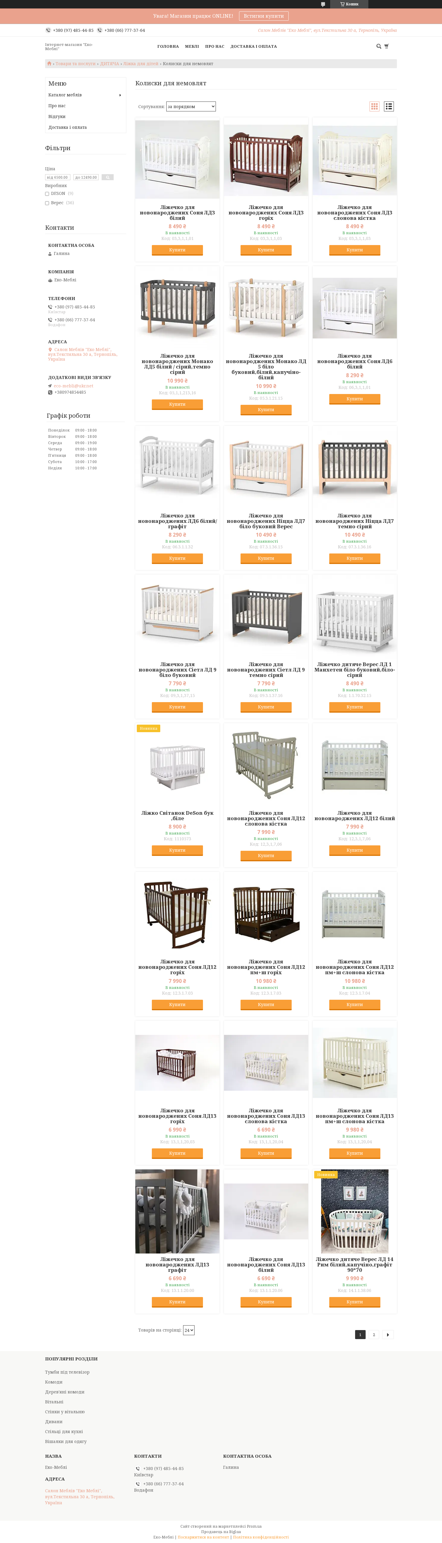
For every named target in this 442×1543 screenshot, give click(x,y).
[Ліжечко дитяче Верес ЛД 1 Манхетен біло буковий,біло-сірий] (355, 616)
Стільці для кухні (64, 1431)
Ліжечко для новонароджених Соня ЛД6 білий (354, 361)
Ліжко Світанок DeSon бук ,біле (177, 815)
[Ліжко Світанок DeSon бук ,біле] (177, 765)
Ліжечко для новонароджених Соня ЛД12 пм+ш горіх (266, 967)
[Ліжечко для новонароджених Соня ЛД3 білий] (177, 159)
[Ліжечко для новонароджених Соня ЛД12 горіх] (177, 914)
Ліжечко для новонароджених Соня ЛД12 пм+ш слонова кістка (355, 967)
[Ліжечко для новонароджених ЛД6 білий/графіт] (177, 468)
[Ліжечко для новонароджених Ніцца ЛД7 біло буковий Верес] (266, 468)
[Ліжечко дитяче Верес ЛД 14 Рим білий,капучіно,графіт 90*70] (355, 1211)
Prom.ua (254, 1526)
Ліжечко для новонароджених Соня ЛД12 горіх (177, 967)
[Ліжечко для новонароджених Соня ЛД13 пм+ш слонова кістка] (355, 1063)
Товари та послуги (76, 63)
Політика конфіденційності (261, 1537)
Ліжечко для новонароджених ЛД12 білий (355, 815)
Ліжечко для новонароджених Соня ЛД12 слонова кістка (266, 818)
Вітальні (54, 1402)
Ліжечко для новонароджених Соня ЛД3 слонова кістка (354, 213)
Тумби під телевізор (67, 1372)
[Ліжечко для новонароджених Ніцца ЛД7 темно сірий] (355, 468)
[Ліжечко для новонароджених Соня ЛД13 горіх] (177, 1063)
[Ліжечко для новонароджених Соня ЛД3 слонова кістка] (355, 159)
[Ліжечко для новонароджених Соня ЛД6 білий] (355, 308)
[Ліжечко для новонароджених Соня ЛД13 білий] (266, 1211)
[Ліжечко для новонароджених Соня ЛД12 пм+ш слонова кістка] (355, 914)
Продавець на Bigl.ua (221, 1531)
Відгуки (57, 116)
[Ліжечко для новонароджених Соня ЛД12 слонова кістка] (266, 765)
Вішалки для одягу (66, 1441)
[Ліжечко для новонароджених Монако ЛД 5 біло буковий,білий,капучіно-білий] (266, 308)
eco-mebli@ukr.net (73, 385)
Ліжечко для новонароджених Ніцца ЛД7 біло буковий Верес (266, 521)
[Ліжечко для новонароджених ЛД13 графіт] (177, 1211)
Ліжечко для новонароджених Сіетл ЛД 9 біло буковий (177, 670)
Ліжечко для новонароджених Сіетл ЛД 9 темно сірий (266, 670)
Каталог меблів (65, 95)
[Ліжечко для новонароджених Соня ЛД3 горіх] (266, 159)
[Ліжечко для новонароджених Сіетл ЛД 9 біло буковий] (177, 616)
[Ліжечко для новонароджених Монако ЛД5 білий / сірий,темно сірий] (177, 308)
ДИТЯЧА (109, 63)
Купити (177, 250)
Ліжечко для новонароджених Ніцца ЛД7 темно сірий (354, 521)
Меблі (192, 46)
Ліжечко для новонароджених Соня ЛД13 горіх (177, 1116)
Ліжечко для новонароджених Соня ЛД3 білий (177, 213)
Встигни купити (264, 16)
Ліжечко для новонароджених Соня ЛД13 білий (266, 1265)
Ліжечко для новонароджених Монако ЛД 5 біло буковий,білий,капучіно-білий (266, 366)
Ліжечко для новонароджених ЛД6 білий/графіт (177, 521)
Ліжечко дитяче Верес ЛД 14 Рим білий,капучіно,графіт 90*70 (354, 1265)
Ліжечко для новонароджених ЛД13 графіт (177, 1265)
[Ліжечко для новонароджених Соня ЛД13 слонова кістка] (266, 1063)
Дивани (54, 1421)
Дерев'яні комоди (64, 1392)
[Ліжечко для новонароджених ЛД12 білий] (355, 765)
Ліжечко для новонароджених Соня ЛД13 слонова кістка (266, 1116)
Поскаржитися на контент (203, 1537)
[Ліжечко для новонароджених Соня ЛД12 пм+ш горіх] (266, 914)
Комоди (54, 1382)
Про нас (214, 46)
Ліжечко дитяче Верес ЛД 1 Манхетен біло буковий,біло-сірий (355, 670)
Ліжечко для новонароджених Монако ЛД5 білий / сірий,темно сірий (177, 364)
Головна (168, 46)
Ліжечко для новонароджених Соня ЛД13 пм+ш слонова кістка (355, 1116)
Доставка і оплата (253, 46)
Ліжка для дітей (140, 63)
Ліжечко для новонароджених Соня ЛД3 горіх (266, 213)
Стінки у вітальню (65, 1411)
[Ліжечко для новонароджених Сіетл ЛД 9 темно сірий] (266, 616)
